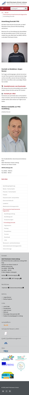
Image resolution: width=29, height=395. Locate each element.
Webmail (5, 312)
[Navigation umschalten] (2, 8)
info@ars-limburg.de (10, 272)
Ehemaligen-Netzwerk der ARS (11, 314)
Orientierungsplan (13, 275)
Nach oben (5, 179)
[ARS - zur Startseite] (14, 3)
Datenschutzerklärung (16, 287)
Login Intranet (7, 310)
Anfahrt (4, 275)
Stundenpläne (7, 308)
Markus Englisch (7, 299)
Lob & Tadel (6, 306)
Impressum (5, 287)
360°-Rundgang (16, 278)
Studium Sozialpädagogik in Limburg (13, 316)
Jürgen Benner (7, 297)
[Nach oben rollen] (25, 391)
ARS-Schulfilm (5, 278)
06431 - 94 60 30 (8, 268)
